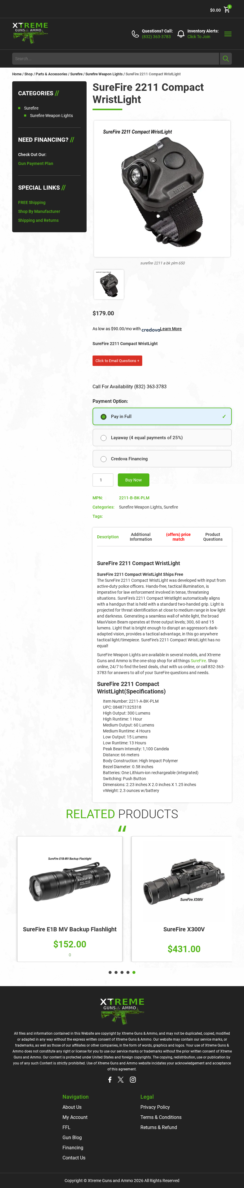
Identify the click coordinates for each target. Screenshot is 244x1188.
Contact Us (73, 1158)
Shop (28, 74)
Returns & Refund (158, 1127)
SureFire (198, 660)
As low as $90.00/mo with (137, 328)
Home (16, 74)
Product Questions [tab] (213, 537)
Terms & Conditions (161, 1117)
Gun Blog (72, 1137)
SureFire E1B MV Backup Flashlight (65, 929)
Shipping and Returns (38, 220)
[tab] (178, 537)
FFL (66, 1127)
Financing (72, 1147)
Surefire (76, 74)
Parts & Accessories (51, 74)
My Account (74, 1117)
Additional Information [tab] (141, 537)
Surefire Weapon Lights (104, 74)
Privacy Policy (155, 1107)
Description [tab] (108, 536)
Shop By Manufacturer (39, 211)
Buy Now (133, 480)
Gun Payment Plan (35, 163)
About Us (72, 1107)
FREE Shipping (32, 202)
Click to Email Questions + (117, 360)
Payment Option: (110, 401)
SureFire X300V (179, 929)
